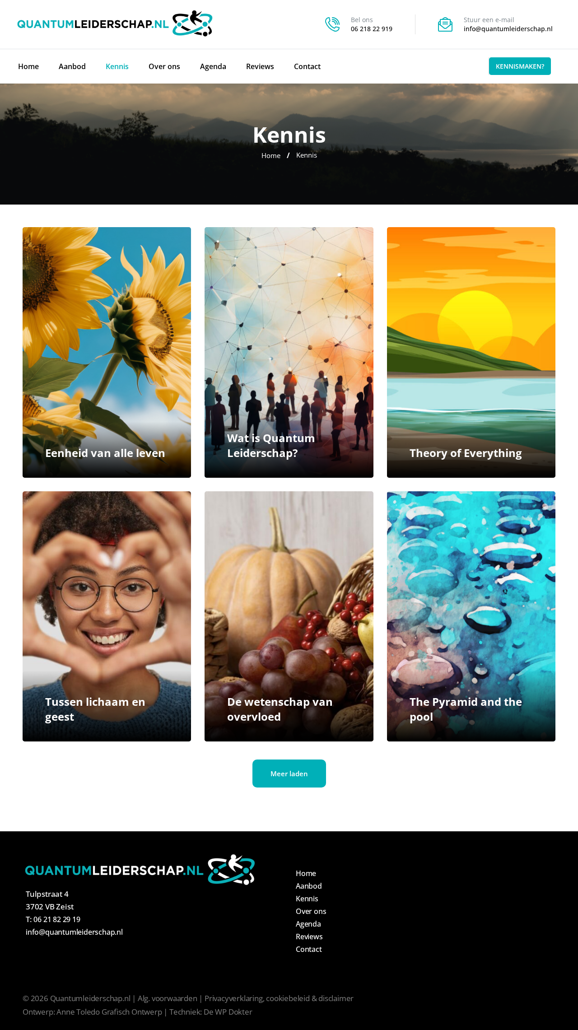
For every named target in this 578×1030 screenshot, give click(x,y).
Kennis (117, 66)
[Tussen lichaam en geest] (107, 616)
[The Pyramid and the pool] (471, 616)
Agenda (213, 66)
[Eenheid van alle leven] (107, 352)
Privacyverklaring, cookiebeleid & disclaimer (279, 998)
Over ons (164, 66)
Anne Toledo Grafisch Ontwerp (109, 1012)
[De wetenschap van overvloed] (289, 616)
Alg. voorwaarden (167, 998)
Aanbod (72, 66)
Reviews (260, 66)
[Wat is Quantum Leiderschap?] (289, 352)
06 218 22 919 (371, 28)
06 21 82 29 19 (56, 919)
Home (28, 66)
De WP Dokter (228, 1012)
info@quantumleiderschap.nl (508, 28)
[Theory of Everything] (471, 352)
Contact (307, 66)
